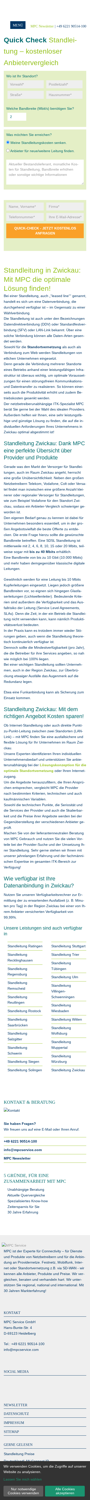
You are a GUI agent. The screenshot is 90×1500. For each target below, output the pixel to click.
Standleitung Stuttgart (68, 946)
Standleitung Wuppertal (61, 1045)
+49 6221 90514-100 (20, 1141)
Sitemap (11, 1432)
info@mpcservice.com (23, 1150)
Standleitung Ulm (64, 977)
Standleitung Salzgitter (17, 1036)
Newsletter (15, 1405)
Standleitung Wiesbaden (61, 1008)
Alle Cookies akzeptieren (65, 1491)
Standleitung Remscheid (17, 985)
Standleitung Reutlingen (17, 1000)
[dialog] (45, 1480)
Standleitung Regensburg (17, 971)
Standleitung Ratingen (25, 946)
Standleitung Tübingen (61, 966)
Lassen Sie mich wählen (23, 1479)
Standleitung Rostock (24, 1011)
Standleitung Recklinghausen (20, 957)
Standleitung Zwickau (68, 1070)
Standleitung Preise (19, 1454)
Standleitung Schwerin (17, 1050)
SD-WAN (69, 1268)
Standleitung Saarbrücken (18, 1022)
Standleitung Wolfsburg (61, 1031)
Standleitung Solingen (25, 1070)
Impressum (14, 1423)
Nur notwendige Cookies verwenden (23, 1491)
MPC (24, 10)
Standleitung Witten (66, 1019)
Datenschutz (16, 1414)
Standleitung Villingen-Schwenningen (62, 991)
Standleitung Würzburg (61, 1059)
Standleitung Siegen (23, 1062)
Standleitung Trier (65, 955)
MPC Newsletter (42, 26)
